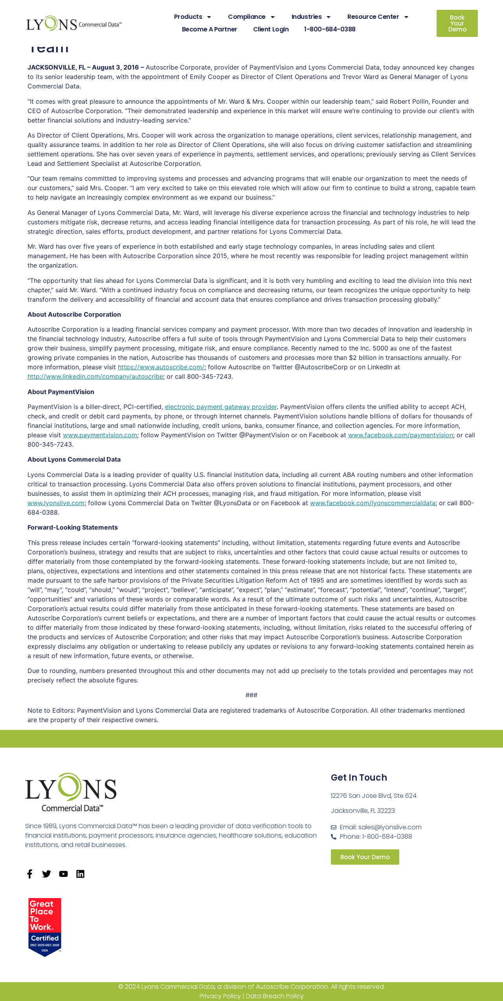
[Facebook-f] (29, 873)
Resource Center (373, 16)
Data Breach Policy (275, 996)
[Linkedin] (80, 873)
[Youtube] (63, 873)
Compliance (247, 16)
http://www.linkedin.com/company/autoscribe (95, 376)
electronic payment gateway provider (221, 407)
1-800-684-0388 (330, 29)
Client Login (271, 29)
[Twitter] (46, 873)
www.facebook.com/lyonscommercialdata (372, 503)
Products (188, 16)
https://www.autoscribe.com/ (161, 367)
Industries (307, 16)
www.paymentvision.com (100, 435)
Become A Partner (209, 29)
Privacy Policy (220, 996)
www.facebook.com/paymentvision (400, 435)
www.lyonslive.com (56, 503)
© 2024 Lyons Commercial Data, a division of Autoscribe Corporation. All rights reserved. (251, 986)
